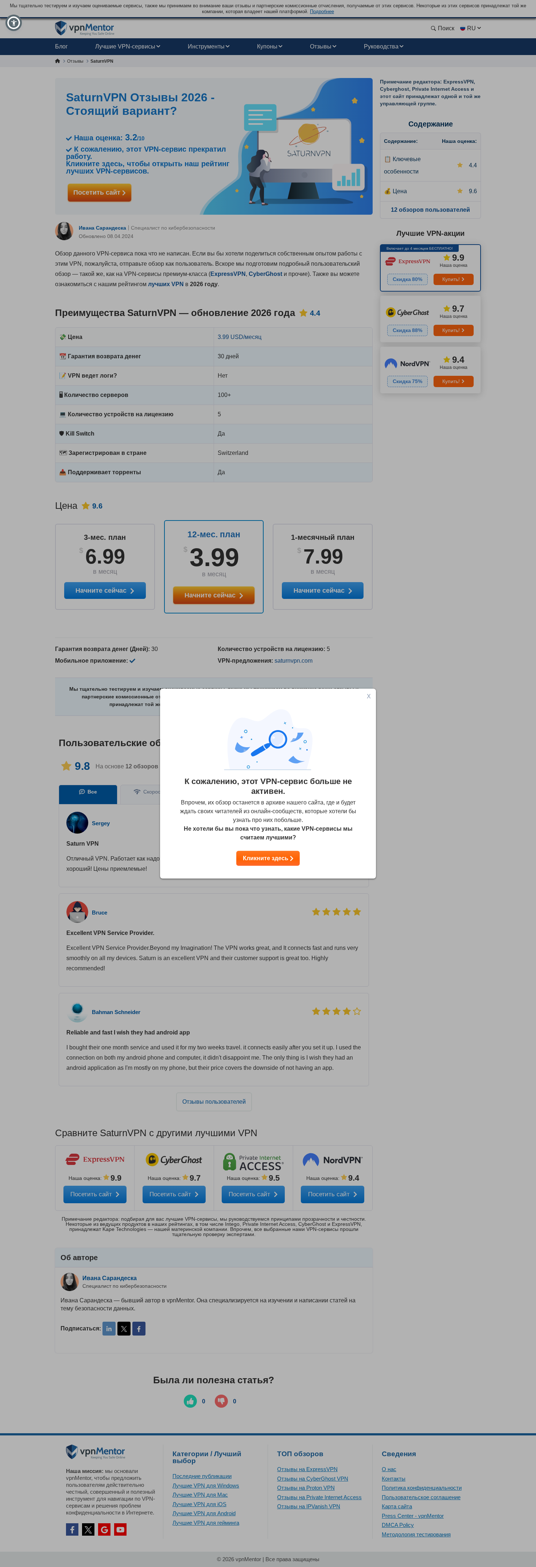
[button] (13, 22)
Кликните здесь (266, 858)
